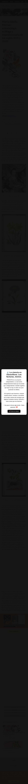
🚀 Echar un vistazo (14, 411)
